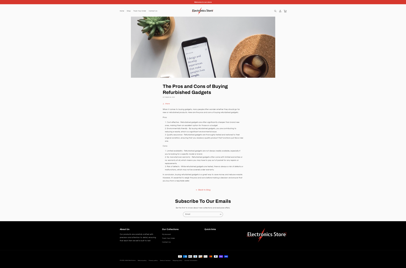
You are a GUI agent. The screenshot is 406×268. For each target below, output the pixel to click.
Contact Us (166, 242)
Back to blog (204, 190)
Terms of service (165, 260)
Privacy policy (153, 260)
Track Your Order (168, 238)
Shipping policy (177, 260)
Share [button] (167, 104)
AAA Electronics (130, 260)
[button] (275, 11)
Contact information (190, 260)
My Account (166, 234)
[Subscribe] (220, 214)
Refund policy (142, 260)
